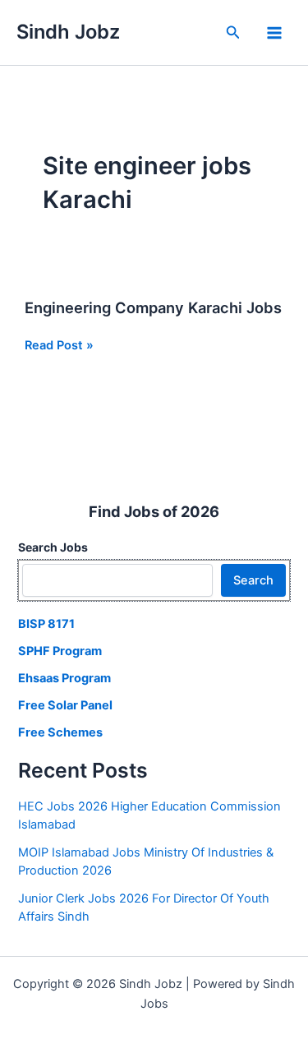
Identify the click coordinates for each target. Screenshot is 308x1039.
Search (253, 580)
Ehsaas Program (64, 678)
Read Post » (59, 346)
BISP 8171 (46, 623)
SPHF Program (60, 651)
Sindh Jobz (68, 32)
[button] (233, 32)
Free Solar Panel (65, 705)
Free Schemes (60, 732)
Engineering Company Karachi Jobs (153, 307)
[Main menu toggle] (274, 33)
